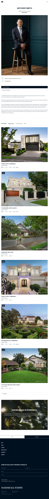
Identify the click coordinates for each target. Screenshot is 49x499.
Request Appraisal (6, 90)
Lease (2, 447)
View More (4, 393)
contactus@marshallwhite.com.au (8, 481)
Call (12, 436)
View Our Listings (24, 420)
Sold (25, 123)
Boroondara (24, 12)
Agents (3, 452)
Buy (2, 442)
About (3, 454)
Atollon (16, 492)
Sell (2, 445)
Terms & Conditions (4, 491)
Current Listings (19, 123)
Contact (36, 436)
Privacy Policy (3, 492)
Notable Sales (11, 123)
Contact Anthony (5, 87)
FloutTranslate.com (8, 493)
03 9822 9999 (4, 479)
